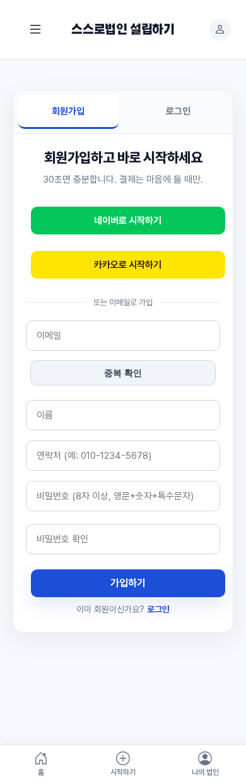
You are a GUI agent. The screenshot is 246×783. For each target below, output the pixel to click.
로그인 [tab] (178, 111)
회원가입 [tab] (68, 111)
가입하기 (128, 583)
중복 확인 (123, 373)
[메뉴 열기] (35, 29)
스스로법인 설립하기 (122, 29)
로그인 (158, 609)
